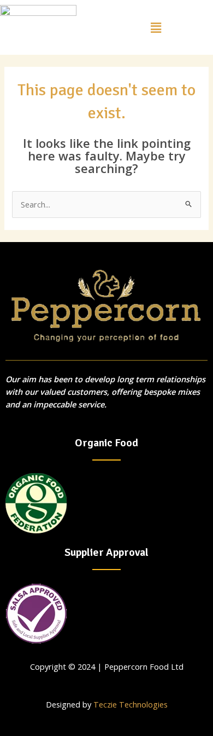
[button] (156, 27)
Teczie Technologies (130, 704)
